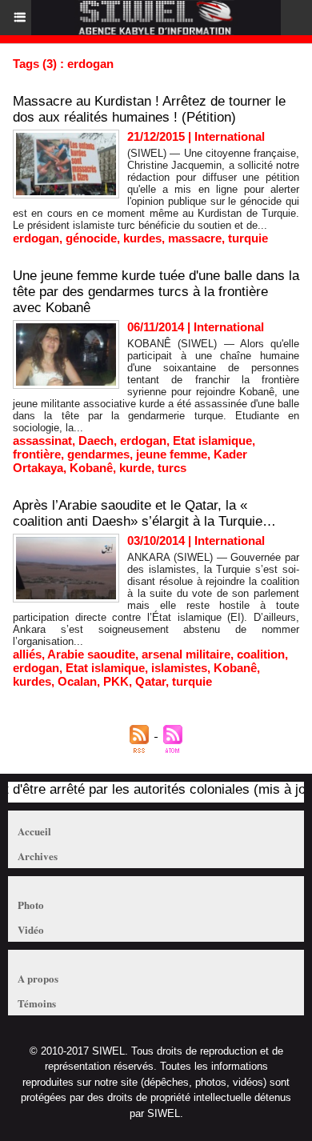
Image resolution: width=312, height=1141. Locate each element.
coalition (261, 654)
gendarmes (98, 454)
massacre (195, 238)
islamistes (179, 668)
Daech (96, 440)
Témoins (37, 1003)
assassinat (42, 440)
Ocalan (77, 681)
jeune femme (171, 454)
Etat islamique (212, 440)
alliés (27, 654)
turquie (248, 238)
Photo (31, 904)
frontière (37, 454)
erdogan (36, 238)
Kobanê (91, 467)
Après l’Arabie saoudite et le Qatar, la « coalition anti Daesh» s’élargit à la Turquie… (144, 513)
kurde (135, 467)
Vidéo (31, 929)
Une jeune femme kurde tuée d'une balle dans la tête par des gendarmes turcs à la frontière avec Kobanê (156, 291)
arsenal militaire (186, 654)
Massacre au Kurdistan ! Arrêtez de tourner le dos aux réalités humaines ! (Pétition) (149, 109)
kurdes (142, 238)
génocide (91, 238)
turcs (172, 467)
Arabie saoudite (91, 654)
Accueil (34, 831)
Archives (38, 855)
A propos (38, 978)
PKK (116, 681)
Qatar (150, 681)
